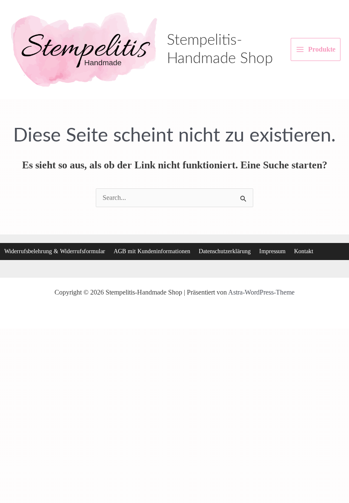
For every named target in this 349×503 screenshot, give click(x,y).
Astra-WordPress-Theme (261, 292)
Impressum (272, 251)
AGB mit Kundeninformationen (152, 251)
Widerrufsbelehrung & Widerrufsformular (54, 251)
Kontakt (303, 251)
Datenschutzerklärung (225, 251)
